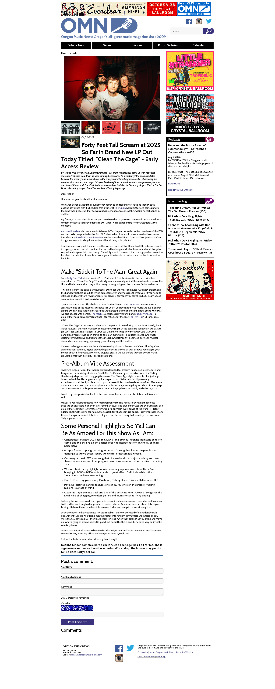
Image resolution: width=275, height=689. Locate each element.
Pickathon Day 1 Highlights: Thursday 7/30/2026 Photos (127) (189, 218)
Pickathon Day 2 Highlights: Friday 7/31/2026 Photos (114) (190, 242)
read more (174, 183)
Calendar (198, 45)
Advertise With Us (184, 652)
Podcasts (174, 139)
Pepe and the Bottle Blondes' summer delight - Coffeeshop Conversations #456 (187, 149)
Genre (107, 45)
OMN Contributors (146, 656)
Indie (75, 53)
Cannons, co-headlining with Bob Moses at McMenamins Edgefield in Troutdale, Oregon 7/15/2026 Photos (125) (190, 230)
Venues (137, 45)
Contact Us (143, 652)
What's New (76, 45)
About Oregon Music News (161, 652)
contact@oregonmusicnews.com (86, 654)
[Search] (208, 31)
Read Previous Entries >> (181, 189)
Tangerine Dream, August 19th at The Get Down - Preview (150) (189, 209)
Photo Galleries (168, 45)
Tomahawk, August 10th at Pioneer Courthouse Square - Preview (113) (190, 250)
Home (65, 53)
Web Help (161, 656)
